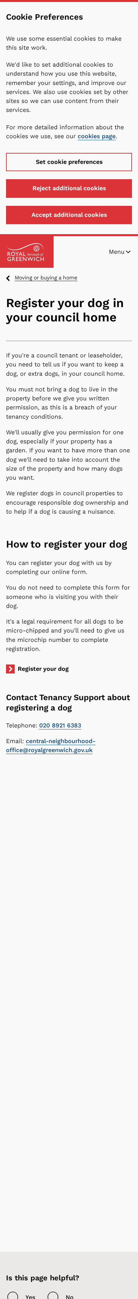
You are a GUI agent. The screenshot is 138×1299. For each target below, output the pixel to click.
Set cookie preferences (69, 162)
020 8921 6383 (60, 725)
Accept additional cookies (69, 214)
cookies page (97, 136)
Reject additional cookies (69, 188)
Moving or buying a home (46, 277)
